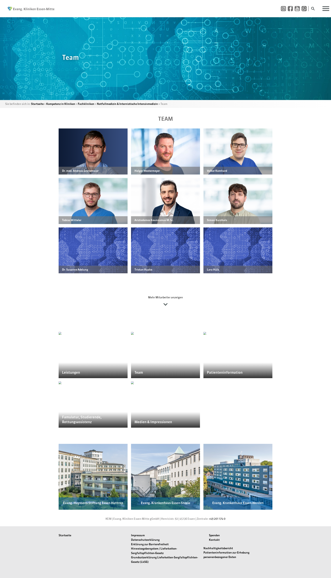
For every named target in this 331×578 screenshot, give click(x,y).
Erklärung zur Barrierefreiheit (150, 544)
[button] (93, 151)
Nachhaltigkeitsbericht (218, 548)
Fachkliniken (86, 104)
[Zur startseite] (29, 8)
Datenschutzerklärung (145, 539)
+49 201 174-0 (217, 518)
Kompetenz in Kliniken (60, 104)
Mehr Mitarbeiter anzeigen (165, 297)
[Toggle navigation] (325, 8)
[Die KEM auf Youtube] (298, 8)
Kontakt (214, 539)
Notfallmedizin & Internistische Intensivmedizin (127, 104)
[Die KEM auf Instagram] (284, 8)
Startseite (37, 104)
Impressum (138, 535)
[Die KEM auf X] (305, 8)
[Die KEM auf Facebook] (291, 8)
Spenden (214, 535)
